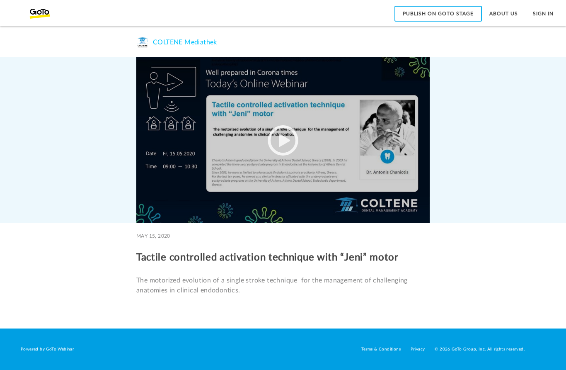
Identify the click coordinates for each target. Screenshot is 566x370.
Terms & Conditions (381, 349)
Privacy (418, 349)
